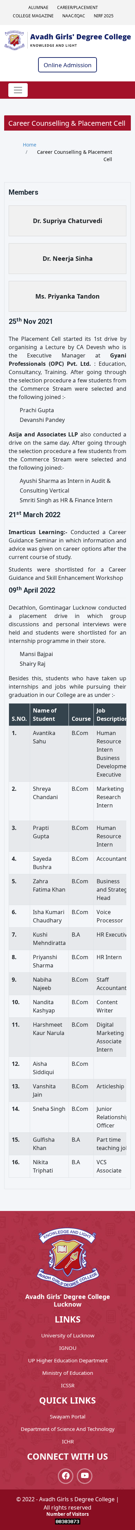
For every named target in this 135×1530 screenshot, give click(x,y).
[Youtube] (84, 1476)
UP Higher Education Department (68, 1360)
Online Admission (68, 65)
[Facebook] (65, 1476)
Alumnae (38, 7)
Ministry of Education (67, 1372)
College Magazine (33, 16)
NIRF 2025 (104, 16)
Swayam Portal (68, 1416)
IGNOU (67, 1347)
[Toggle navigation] (18, 90)
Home (29, 144)
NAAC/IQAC (73, 16)
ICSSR (67, 1385)
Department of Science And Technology (68, 1428)
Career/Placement (77, 7)
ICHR (68, 1441)
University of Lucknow (67, 1335)
